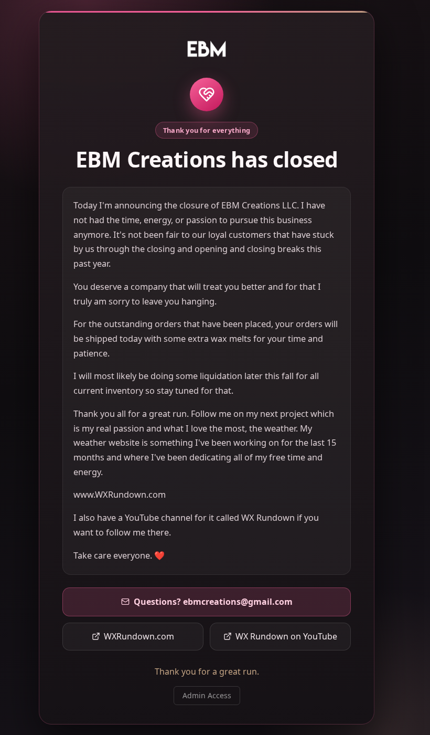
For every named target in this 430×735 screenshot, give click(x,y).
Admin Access (206, 695)
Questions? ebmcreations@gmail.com (213, 601)
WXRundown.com (139, 636)
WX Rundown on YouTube (286, 636)
